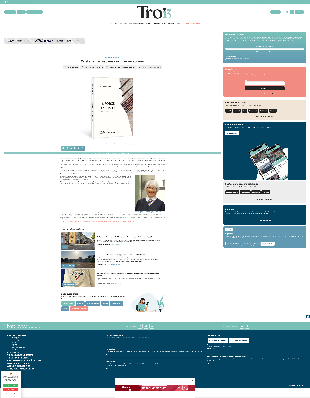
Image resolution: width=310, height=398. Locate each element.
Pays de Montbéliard (128, 67)
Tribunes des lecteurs (20, 355)
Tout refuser (11, 389)
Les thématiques (16, 336)
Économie (14, 340)
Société (157, 23)
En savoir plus (229, 59)
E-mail (247, 80)
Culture (180, 23)
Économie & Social (136, 23)
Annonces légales (299, 2)
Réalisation (296, 385)
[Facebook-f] (283, 12)
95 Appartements (232, 192)
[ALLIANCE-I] (44, 51)
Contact (265, 2)
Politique (123, 23)
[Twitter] (287, 12)
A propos (272, 2)
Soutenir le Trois (193, 23)
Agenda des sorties (18, 366)
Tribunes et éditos (18, 358)
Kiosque (12, 372)
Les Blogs (13, 352)
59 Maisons (256, 192)
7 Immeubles (245, 192)
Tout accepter (10, 385)
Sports (148, 23)
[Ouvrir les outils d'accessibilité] (308, 316)
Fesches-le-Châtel (115, 67)
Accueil (114, 23)
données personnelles (273, 93)
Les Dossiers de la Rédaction (24, 361)
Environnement (168, 23)
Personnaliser (10, 393)
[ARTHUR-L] (155, 388)
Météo (11, 374)
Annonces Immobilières (284, 2)
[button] (63, 148)
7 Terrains (265, 192)
